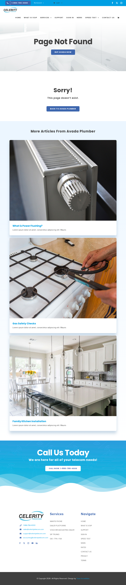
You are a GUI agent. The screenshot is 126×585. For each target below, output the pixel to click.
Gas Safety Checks (24, 323)
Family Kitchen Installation (29, 421)
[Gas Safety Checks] (63, 278)
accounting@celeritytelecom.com (35, 538)
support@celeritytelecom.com (34, 534)
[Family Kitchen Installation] (63, 376)
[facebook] (20, 543)
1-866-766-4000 (29, 525)
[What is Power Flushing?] (63, 180)
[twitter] (24, 543)
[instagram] (28, 543)
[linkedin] (37, 543)
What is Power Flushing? (27, 226)
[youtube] (32, 543)
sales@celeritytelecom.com (33, 529)
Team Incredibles (82, 578)
